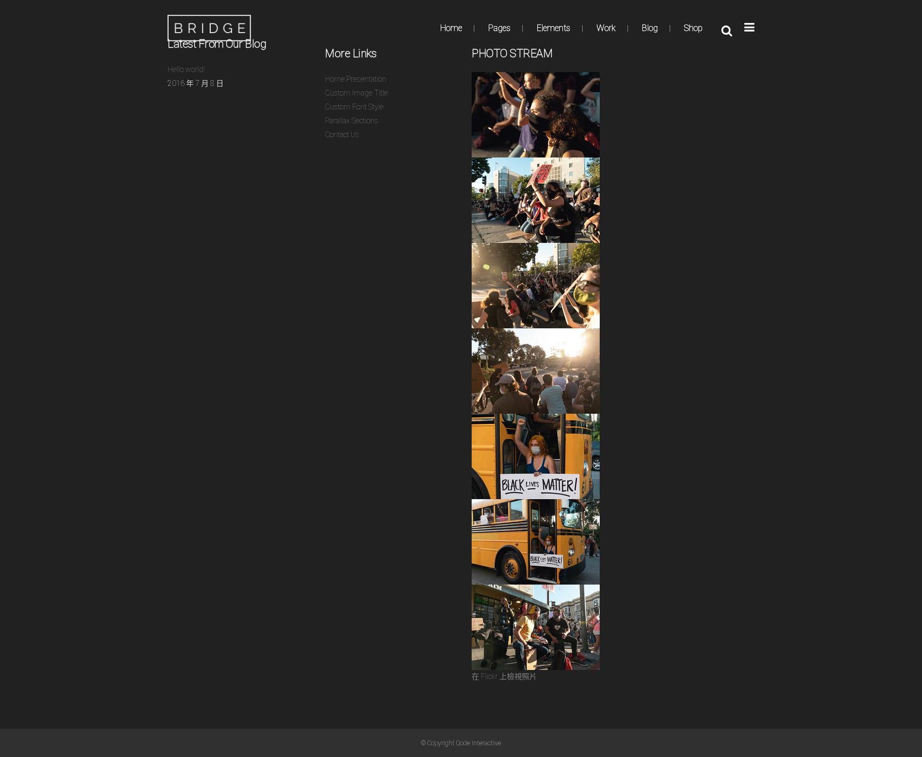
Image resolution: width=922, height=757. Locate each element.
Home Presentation (355, 79)
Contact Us (342, 134)
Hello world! (186, 69)
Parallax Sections (351, 120)
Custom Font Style (354, 106)
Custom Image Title (356, 93)
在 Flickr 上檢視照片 (504, 676)
